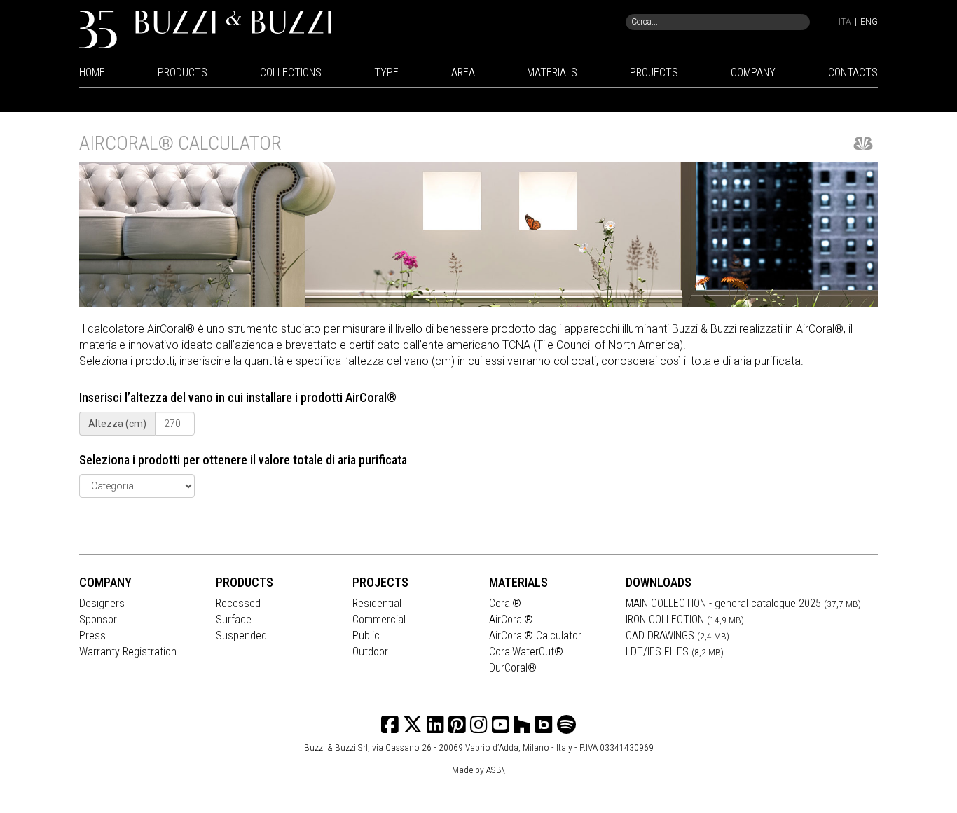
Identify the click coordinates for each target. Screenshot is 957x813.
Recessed (238, 603)
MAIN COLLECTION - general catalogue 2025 (743, 603)
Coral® (505, 603)
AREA (463, 72)
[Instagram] (457, 725)
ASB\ (495, 769)
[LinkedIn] (435, 725)
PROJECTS (654, 72)
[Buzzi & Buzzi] (205, 28)
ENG (869, 22)
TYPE (386, 72)
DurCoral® (513, 667)
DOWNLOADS (658, 582)
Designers (102, 603)
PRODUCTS (182, 72)
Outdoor (370, 651)
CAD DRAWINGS (677, 635)
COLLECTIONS (291, 72)
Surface (234, 619)
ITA (845, 22)
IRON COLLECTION (685, 619)
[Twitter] (412, 725)
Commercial (379, 619)
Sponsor (98, 619)
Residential (376, 603)
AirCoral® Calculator (535, 635)
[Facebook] (390, 725)
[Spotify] (566, 725)
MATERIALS (552, 72)
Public (366, 635)
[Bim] (544, 725)
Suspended (241, 635)
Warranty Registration (128, 651)
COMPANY (753, 72)
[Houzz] (522, 725)
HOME (92, 72)
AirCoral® (511, 619)
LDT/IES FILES (675, 651)
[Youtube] (500, 725)
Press (92, 635)
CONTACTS (853, 72)
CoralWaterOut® (526, 651)
